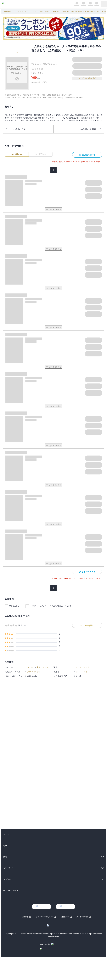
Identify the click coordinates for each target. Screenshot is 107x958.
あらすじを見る (55, 210)
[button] (83, 917)
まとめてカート (89, 155)
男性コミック (45, 12)
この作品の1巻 (18, 129)
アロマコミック (53, 64)
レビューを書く (37, 73)
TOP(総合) (7, 12)
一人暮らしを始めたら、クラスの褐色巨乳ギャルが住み (51, 606)
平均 (20, 625)
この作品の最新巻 (87, 129)
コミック (33, 12)
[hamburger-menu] (104, 4)
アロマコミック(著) (38, 64)
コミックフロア (20, 12)
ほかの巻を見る (89, 78)
